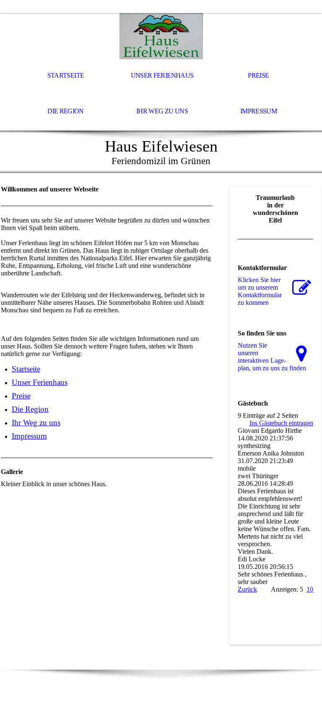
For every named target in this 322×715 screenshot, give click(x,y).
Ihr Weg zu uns (162, 111)
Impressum (258, 111)
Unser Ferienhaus (162, 75)
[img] (161, 36)
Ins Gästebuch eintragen (281, 423)
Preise (258, 75)
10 (309, 589)
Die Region (65, 111)
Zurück (247, 589)
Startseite (65, 75)
